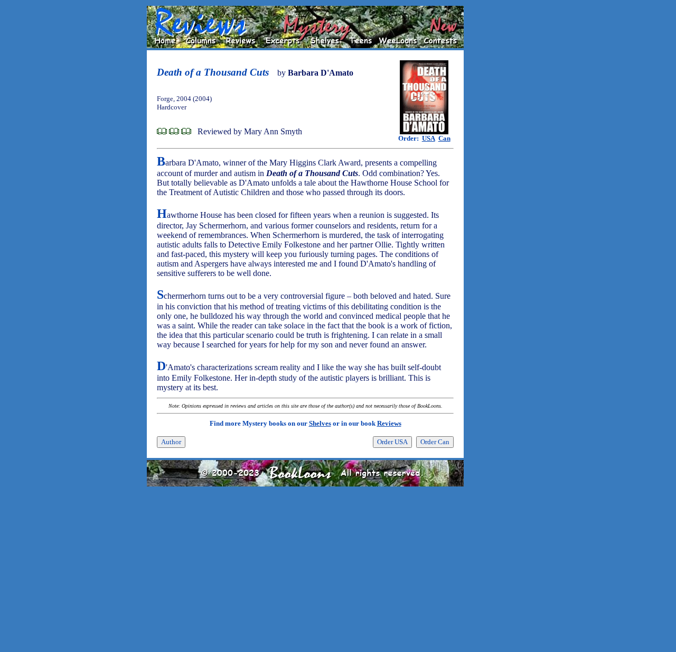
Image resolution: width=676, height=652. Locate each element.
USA (428, 138)
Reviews (389, 423)
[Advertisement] (497, 164)
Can (444, 138)
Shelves (320, 423)
